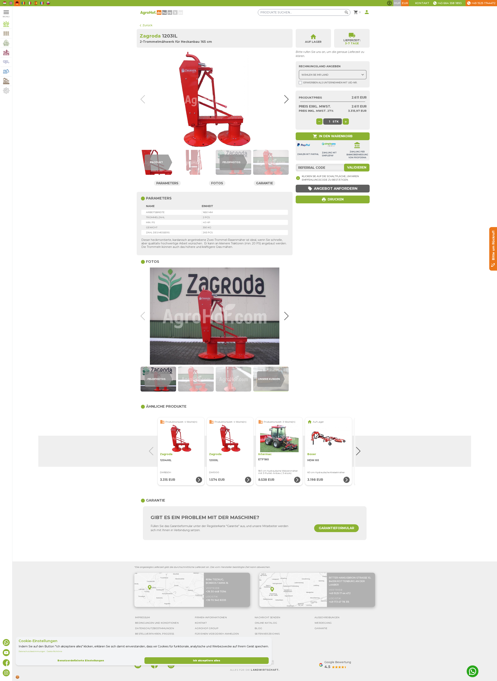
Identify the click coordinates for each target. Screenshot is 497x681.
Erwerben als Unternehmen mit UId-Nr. (330, 82)
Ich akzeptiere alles (206, 660)
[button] (284, 99)
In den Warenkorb (333, 136)
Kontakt (422, 3)
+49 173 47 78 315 (339, 601)
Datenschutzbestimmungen (32, 651)
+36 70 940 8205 (216, 600)
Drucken (332, 199)
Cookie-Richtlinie (54, 651)
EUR (405, 3)
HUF (397, 3)
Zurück (146, 25)
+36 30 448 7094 (216, 591)
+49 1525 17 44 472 (340, 593)
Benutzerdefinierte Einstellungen (80, 660)
